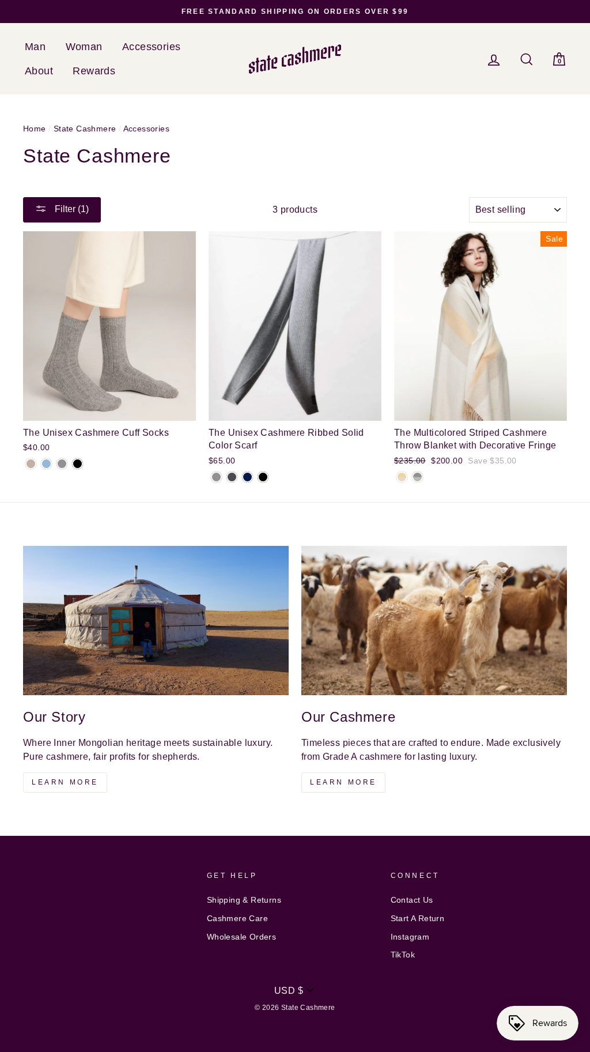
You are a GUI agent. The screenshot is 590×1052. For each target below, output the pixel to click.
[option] (295, 11)
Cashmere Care (237, 918)
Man (35, 46)
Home (34, 129)
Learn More (65, 782)
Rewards (94, 71)
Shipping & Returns (244, 900)
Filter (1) (70, 209)
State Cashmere (85, 129)
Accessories (151, 46)
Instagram (410, 937)
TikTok (403, 955)
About (39, 71)
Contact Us (412, 900)
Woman (84, 46)
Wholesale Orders (241, 937)
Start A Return (418, 918)
